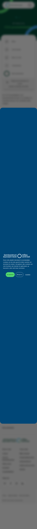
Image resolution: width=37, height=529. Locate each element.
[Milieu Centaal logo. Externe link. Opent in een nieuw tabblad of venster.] (16, 256)
